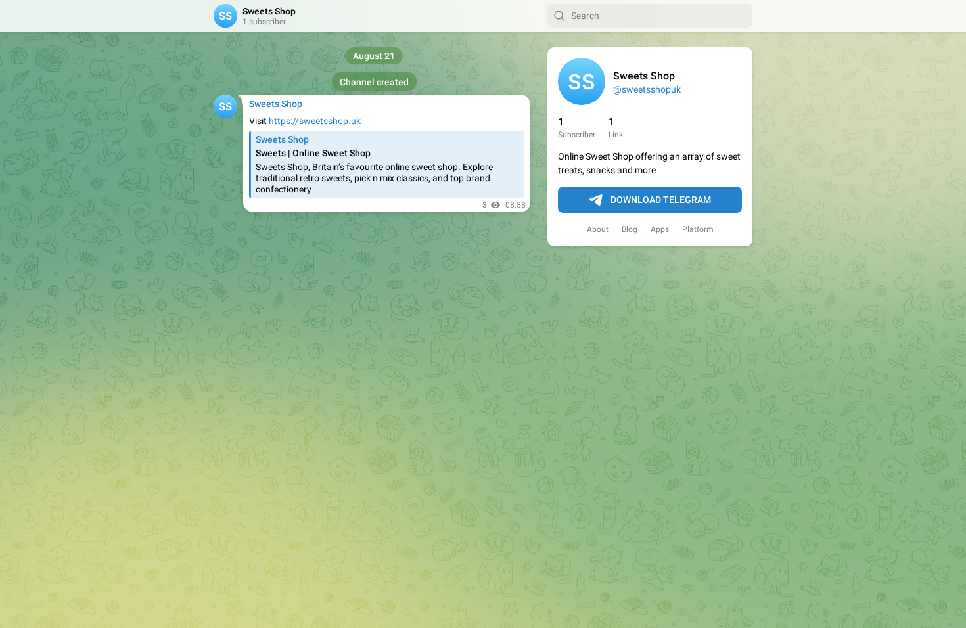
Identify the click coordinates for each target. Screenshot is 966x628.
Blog (629, 229)
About (598, 229)
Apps (660, 229)
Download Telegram (660, 199)
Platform (698, 229)
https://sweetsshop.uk (315, 121)
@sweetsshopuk (647, 89)
